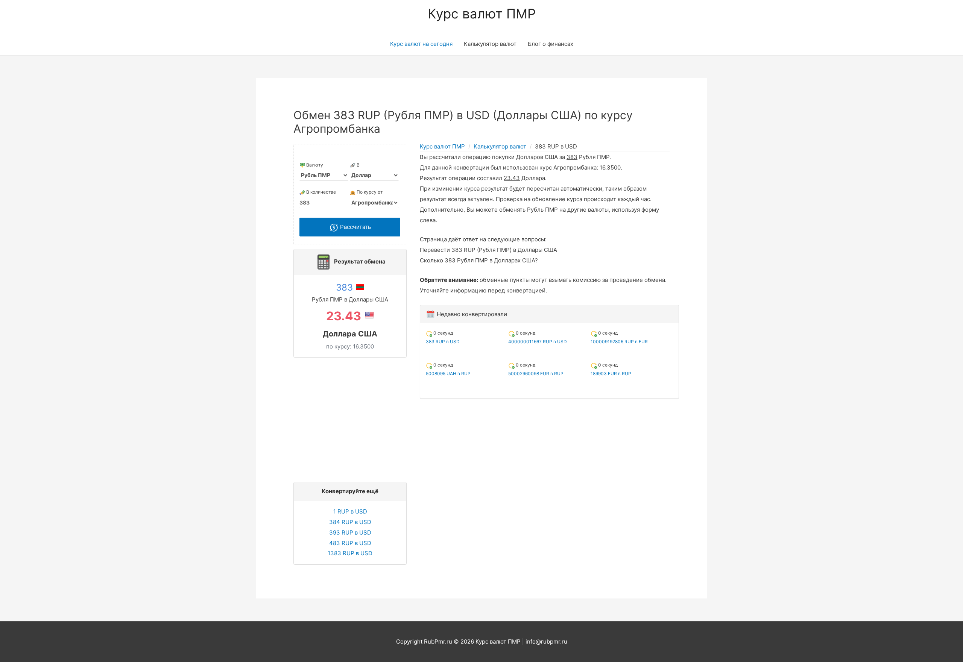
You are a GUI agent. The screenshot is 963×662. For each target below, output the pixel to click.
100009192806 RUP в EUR (619, 341)
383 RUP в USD (443, 341)
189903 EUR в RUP (611, 373)
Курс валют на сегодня (421, 43)
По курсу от (369, 192)
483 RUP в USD (350, 543)
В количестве (320, 192)
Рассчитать (355, 226)
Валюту (314, 165)
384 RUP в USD (350, 522)
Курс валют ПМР (482, 13)
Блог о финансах (550, 43)
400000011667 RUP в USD (537, 341)
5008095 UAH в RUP (448, 373)
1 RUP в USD (350, 511)
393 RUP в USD (350, 532)
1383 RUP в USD (350, 553)
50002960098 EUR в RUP (536, 373)
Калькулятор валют (490, 43)
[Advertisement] (352, 417)
